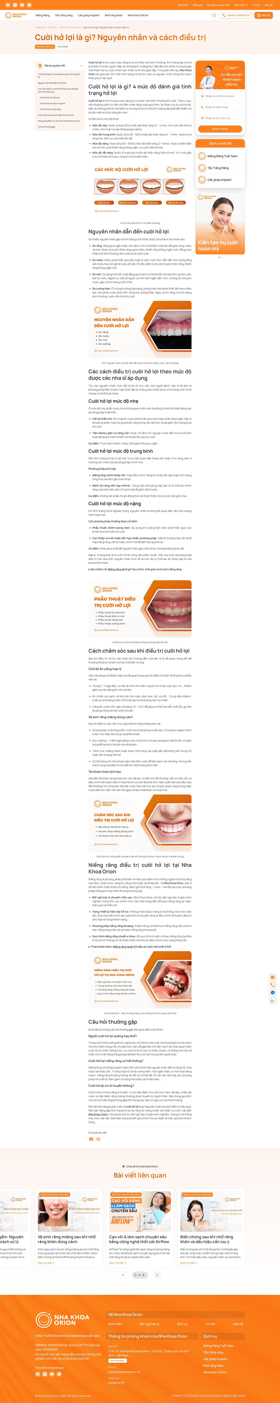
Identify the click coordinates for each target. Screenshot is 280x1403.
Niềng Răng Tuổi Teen (223, 156)
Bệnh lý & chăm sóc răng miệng (55, 1194)
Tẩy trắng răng (64, 15)
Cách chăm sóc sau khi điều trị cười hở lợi (56, 115)
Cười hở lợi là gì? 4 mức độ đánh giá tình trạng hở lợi (59, 75)
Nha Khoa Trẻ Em (138, 15)
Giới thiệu (183, 4)
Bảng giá (198, 4)
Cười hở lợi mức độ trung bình (52, 103)
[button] (219, 257)
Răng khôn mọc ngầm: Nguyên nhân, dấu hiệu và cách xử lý (137, 1239)
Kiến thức (239, 4)
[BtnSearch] (214, 15)
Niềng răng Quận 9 (124, 946)
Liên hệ (269, 4)
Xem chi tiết (45, 1263)
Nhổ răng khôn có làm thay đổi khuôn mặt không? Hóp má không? (66, 1239)
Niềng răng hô (116, 569)
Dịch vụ (182, 1324)
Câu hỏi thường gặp (46, 126)
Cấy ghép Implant (89, 15)
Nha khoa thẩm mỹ (45, 46)
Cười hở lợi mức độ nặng (50, 109)
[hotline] (272, 985)
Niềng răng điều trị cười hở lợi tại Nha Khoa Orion (59, 121)
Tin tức (256, 4)
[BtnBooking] (272, 977)
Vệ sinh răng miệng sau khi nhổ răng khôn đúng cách (209, 1239)
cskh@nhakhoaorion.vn (124, 1372)
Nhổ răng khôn (114, 15)
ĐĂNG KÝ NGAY (220, 128)
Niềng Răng (43, 15)
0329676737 (116, 1383)
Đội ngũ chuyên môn (218, 4)
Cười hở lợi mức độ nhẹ (50, 97)
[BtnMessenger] (272, 992)
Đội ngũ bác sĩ (149, 1324)
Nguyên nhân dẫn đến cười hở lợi (52, 83)
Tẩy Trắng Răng (218, 168)
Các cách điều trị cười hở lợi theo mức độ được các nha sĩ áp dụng (58, 90)
